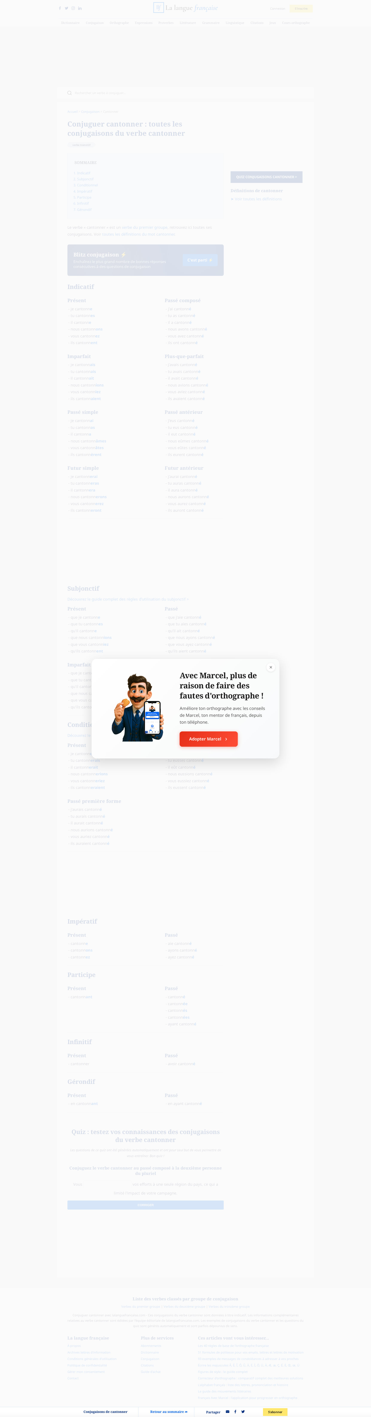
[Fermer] (271, 667)
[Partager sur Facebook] (235, 1412)
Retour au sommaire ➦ (169, 1411)
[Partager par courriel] (227, 1412)
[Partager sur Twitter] (243, 1412)
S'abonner (275, 1412)
